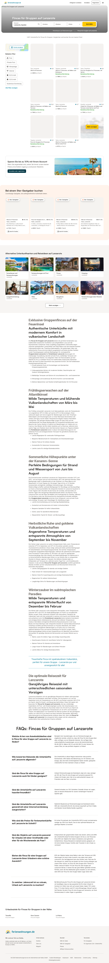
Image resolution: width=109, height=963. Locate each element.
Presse (62, 946)
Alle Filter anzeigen (11, 88)
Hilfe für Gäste (64, 941)
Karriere (38, 941)
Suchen (89, 24)
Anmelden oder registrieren (17, 171)
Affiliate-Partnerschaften (66, 949)
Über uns (38, 943)
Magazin (38, 946)
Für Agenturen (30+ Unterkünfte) (93, 943)
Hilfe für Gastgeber (65, 943)
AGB (71, 957)
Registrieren (95, 2)
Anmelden (87, 2)
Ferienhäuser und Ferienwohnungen (62, 30)
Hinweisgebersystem (54, 960)
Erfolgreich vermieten (75, 2)
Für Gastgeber (88, 941)
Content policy (87, 957)
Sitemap (95, 957)
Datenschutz (77, 957)
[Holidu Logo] (12, 2)
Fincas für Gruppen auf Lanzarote (87, 30)
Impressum (66, 957)
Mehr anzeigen (53, 305)
